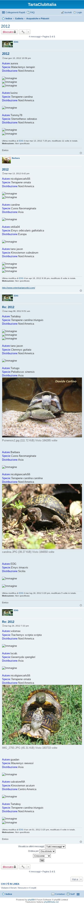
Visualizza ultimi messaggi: (31, 846)
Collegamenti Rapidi (15, 12)
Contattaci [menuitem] (60, 894)
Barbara (16, 158)
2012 (5, 26)
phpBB (31, 900)
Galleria (19, 18)
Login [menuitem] (79, 12)
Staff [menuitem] (72, 894)
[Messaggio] (3, 58)
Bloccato (8, 32)
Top (81, 153)
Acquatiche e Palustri (37, 18)
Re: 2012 (8, 307)
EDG (16, 42)
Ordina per (33, 851)
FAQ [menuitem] (32, 12)
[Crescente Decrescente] (42, 856)
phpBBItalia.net (51, 902)
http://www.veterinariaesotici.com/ (18, 287)
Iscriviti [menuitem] (68, 12)
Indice (9, 18)
